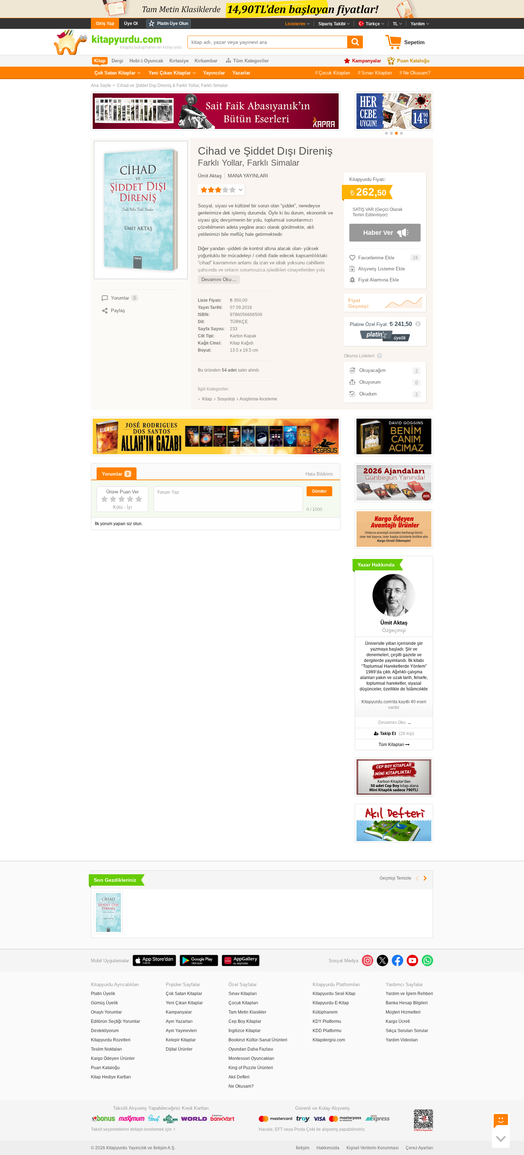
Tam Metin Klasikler (247, 1012)
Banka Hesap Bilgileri (407, 1002)
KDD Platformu (327, 1030)
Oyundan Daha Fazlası (250, 1049)
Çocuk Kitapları (334, 73)
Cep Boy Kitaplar (244, 1021)
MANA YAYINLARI (248, 175)
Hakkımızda (328, 1147)
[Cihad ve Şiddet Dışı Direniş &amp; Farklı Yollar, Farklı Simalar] (108, 912)
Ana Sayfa (101, 85)
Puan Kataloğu (413, 60)
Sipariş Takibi (331, 23)
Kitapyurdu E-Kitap (331, 1002)
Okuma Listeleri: (359, 355)
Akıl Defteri (239, 1076)
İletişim (302, 1147)
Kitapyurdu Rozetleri (110, 1039)
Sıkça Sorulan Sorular (407, 1030)
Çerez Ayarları (419, 1147)
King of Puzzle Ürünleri (250, 1067)
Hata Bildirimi (319, 474)
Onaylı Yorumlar (106, 1012)
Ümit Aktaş (210, 175)
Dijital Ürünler (179, 1049)
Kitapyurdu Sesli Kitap (334, 993)
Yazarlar (241, 73)
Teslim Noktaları (106, 1049)
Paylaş (118, 310)
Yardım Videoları (402, 1039)
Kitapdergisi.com (329, 1039)
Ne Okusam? (416, 73)
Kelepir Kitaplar (181, 1039)
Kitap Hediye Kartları (111, 1076)
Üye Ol (131, 23)
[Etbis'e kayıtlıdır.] (423, 1120)
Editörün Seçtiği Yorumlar (115, 1021)
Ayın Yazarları (179, 1021)
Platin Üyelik (103, 993)
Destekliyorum (105, 1030)
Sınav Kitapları (376, 73)
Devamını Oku (216, 279)
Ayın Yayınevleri (181, 1030)
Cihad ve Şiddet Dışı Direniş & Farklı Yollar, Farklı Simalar (172, 85)
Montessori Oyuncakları (251, 1058)
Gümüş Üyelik (104, 1002)
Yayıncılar (214, 73)
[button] (386, 133)
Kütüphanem (325, 1012)
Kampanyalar (366, 60)
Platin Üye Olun (172, 23)
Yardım (418, 23)
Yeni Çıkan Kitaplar (170, 73)
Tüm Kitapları (392, 744)
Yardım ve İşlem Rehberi (409, 993)
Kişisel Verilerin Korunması (372, 1147)
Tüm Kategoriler (251, 60)
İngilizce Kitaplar (244, 1030)
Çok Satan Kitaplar (114, 73)
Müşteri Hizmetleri (403, 1012)
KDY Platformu (327, 1021)
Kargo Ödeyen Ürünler (113, 1058)
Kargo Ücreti (398, 1021)
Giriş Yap (105, 23)
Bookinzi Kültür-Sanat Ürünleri (257, 1039)
